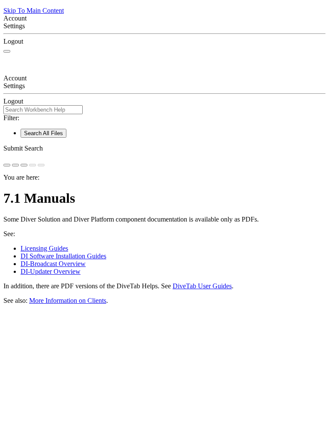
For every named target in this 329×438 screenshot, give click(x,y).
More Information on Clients (67, 300)
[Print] (24, 165)
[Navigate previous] (32, 165)
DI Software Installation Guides (63, 256)
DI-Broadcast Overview (53, 263)
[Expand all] (15, 165)
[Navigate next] (41, 165)
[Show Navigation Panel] (6, 51)
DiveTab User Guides (202, 286)
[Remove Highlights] (6, 165)
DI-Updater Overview (51, 271)
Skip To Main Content (33, 10)
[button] (164, 148)
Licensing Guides (44, 248)
